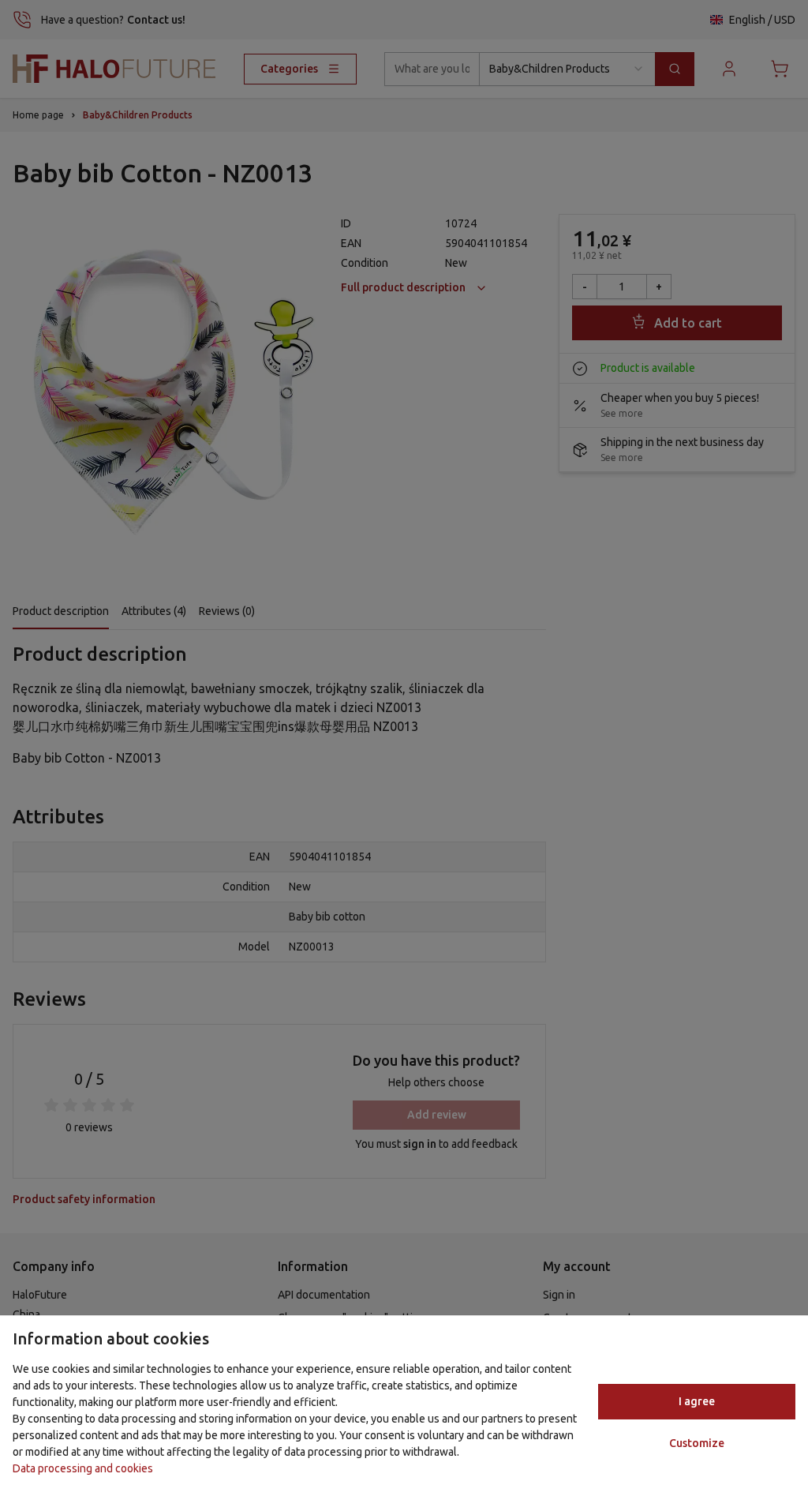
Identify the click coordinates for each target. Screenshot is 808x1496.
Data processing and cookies (83, 1468)
